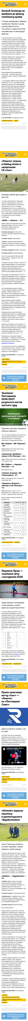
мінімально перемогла (7, 343)
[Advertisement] (14, 140)
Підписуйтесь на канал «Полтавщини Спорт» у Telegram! (15, 378)
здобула (16, 654)
